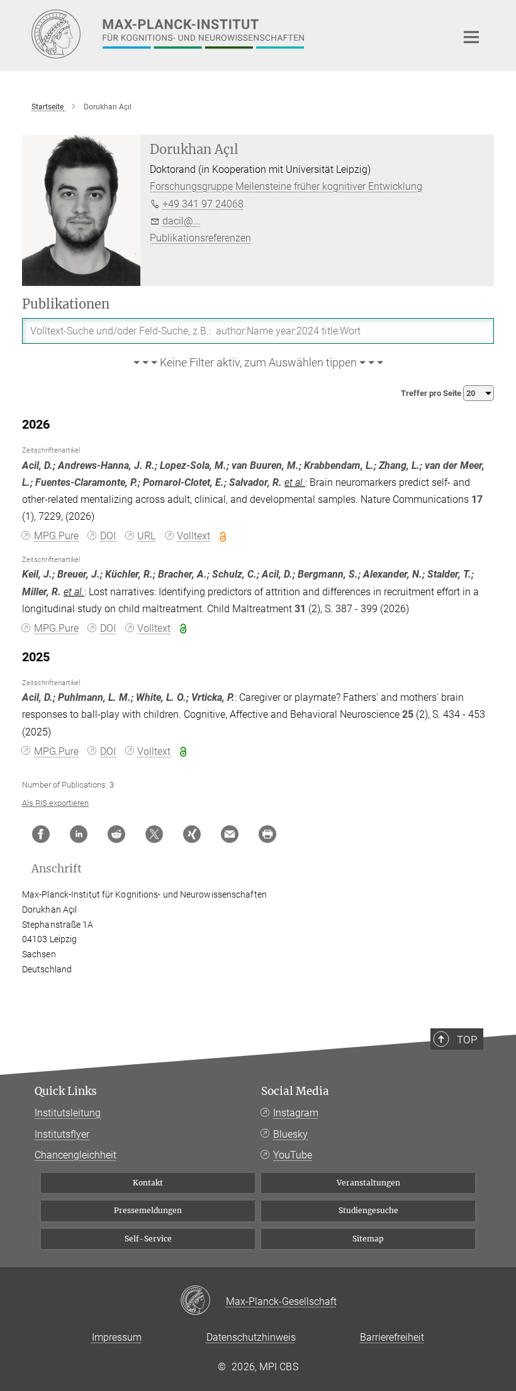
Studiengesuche (368, 1210)
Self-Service (148, 1238)
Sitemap (368, 1238)
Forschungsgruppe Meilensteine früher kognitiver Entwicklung (286, 186)
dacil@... (181, 221)
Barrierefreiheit (392, 1337)
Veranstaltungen (368, 1182)
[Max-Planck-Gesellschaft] (203, 1301)
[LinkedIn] (78, 834)
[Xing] (191, 834)
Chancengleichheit (75, 1155)
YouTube (292, 1155)
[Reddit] (116, 834)
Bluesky (290, 1134)
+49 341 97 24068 (203, 204)
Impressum (117, 1337)
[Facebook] (40, 834)
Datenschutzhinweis (251, 1337)
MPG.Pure (56, 536)
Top (467, 1039)
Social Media (295, 1091)
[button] (258, 363)
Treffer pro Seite (432, 393)
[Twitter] (154, 834)
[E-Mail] (229, 834)
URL (146, 536)
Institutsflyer (62, 1134)
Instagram (295, 1113)
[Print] (267, 834)
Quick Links (66, 1091)
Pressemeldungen (148, 1210)
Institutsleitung (68, 1113)
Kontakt (148, 1182)
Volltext (193, 536)
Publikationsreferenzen (200, 238)
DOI (108, 536)
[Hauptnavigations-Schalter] (471, 37)
